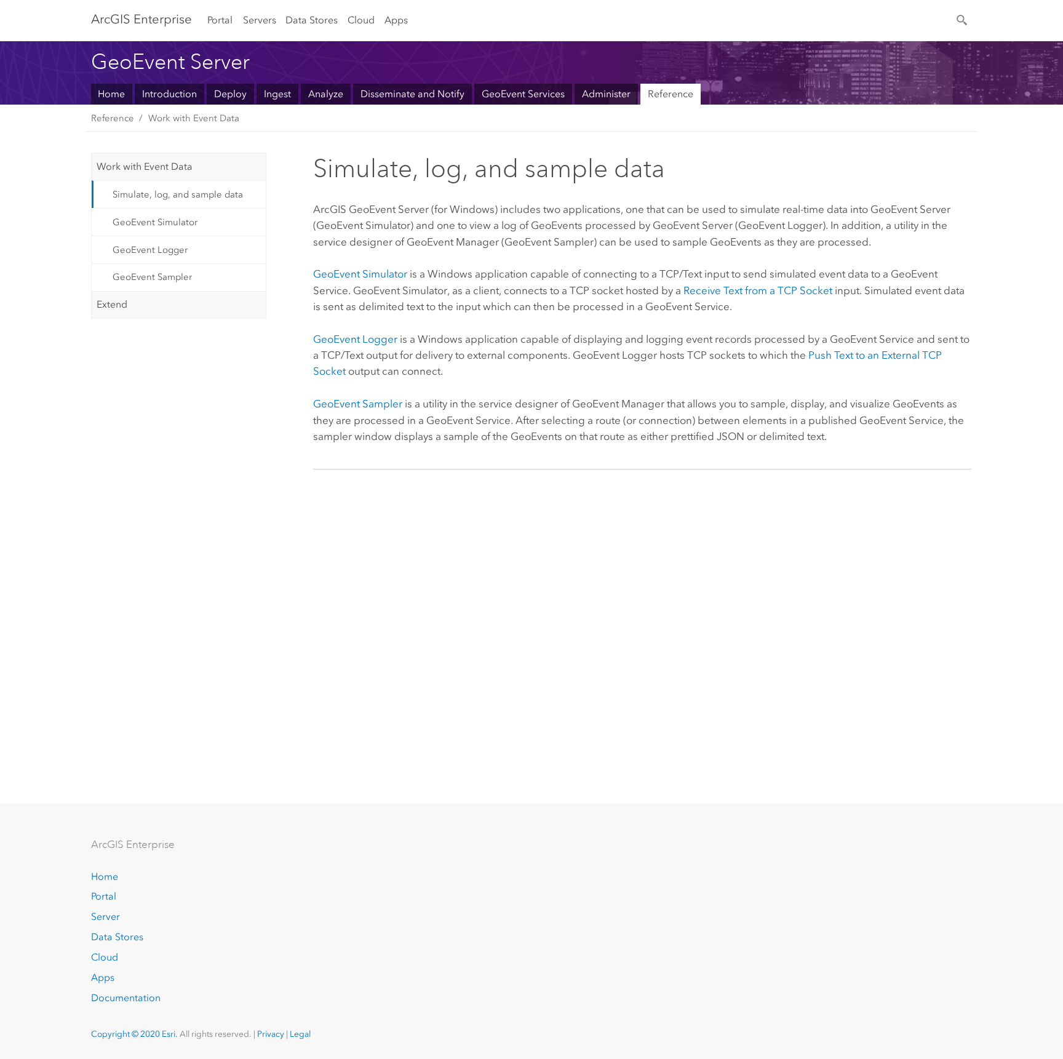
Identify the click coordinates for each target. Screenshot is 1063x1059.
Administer (606, 94)
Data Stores (311, 20)
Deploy (230, 94)
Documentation (126, 998)
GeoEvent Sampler (152, 276)
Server (105, 916)
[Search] (963, 19)
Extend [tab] (112, 304)
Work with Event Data (193, 118)
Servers (259, 20)
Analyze (325, 94)
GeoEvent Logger (150, 249)
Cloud (361, 20)
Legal (300, 1034)
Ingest (277, 94)
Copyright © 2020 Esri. (134, 1034)
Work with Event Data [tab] (145, 166)
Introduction (169, 94)
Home (111, 94)
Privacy (270, 1034)
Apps (396, 20)
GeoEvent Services (523, 94)
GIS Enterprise (141, 19)
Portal (220, 20)
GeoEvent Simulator (155, 222)
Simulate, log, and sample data (178, 194)
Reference (670, 94)
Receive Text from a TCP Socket (757, 290)
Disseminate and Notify (412, 94)
